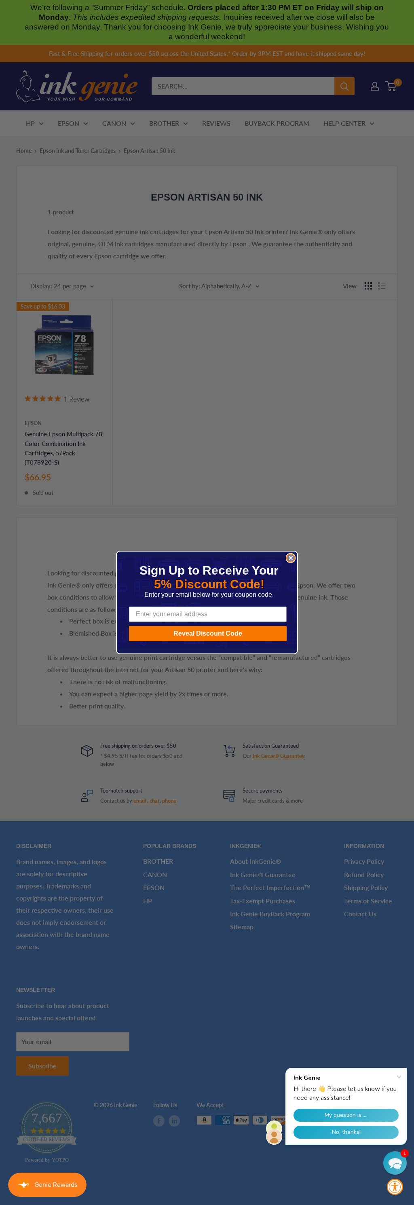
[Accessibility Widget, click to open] (395, 1187)
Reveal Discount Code (207, 633)
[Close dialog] (291, 558)
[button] (395, 1163)
